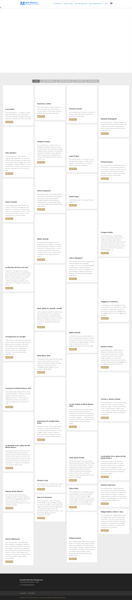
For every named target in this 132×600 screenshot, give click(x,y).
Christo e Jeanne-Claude (110, 399)
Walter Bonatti (42, 239)
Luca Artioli (9, 109)
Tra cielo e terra (68, 3)
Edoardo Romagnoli (109, 119)
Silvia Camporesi (44, 191)
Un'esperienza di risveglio (15, 337)
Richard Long (42, 480)
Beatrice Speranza (108, 485)
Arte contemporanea (95, 3)
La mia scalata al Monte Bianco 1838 (81, 405)
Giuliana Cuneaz (43, 142)
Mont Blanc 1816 (43, 356)
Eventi (106, 3)
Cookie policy (23, 593)
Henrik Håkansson (12, 539)
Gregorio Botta (107, 232)
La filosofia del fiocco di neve (16, 267)
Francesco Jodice (44, 104)
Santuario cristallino (81, 3)
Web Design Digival (60, 597)
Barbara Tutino (107, 347)
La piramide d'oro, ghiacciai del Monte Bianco (17, 446)
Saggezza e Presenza (109, 302)
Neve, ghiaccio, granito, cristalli (49, 308)
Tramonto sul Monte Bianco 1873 (18, 388)
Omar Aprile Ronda (76, 458)
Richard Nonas (107, 162)
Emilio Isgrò (74, 197)
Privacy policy (31, 593)
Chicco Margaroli (75, 258)
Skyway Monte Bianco (14, 491)
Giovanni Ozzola (75, 109)
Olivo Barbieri (10, 153)
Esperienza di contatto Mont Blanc (48, 422)
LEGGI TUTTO (9, 122)
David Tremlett (11, 202)
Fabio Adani (73, 488)
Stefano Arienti (75, 538)
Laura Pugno (74, 156)
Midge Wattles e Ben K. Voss (112, 512)
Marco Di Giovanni (44, 497)
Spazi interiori (57, 3)
